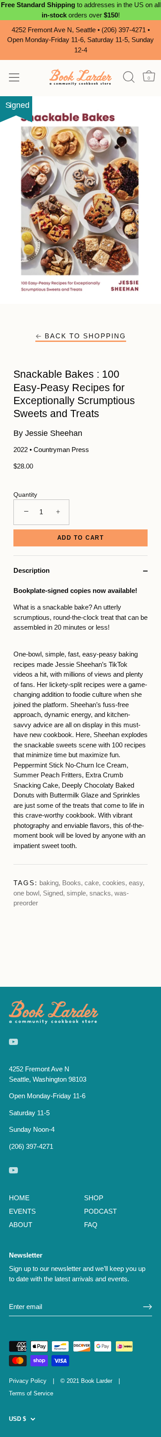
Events (22, 1211)
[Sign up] (147, 1306)
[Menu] (14, 77)
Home (19, 1198)
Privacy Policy (28, 1380)
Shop (93, 1198)
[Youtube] (13, 1041)
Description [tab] (31, 570)
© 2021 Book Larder (86, 1380)
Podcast (100, 1211)
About (20, 1224)
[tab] (80, 725)
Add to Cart (80, 537)
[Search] (128, 77)
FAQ (90, 1224)
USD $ (17, 1419)
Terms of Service (31, 1393)
